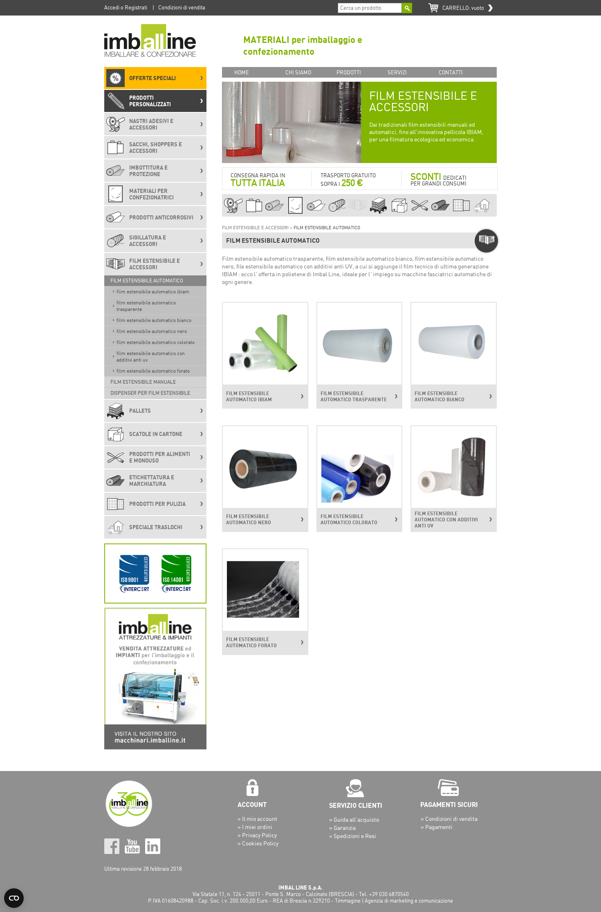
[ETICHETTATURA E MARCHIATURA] (440, 212)
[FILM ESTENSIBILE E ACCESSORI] (357, 212)
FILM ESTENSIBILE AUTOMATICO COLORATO (156, 342)
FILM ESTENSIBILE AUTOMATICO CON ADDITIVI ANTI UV (151, 356)
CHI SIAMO (298, 72)
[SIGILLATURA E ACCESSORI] (337, 212)
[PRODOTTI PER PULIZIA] (461, 212)
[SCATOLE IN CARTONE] (399, 212)
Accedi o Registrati (125, 7)
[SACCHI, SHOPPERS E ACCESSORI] (254, 212)
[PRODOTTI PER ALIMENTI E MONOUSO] (419, 212)
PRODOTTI (348, 72)
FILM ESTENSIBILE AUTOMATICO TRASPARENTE (146, 306)
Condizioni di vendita (181, 7)
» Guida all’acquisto (354, 819)
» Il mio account (257, 818)
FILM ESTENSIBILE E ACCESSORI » (258, 227)
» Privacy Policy (257, 835)
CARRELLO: (463, 7)
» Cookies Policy (258, 843)
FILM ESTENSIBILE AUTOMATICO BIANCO (154, 320)
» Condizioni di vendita (449, 818)
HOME (241, 72)
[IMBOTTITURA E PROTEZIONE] (274, 212)
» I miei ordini (255, 826)
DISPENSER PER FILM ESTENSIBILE (150, 393)
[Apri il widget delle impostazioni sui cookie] (14, 898)
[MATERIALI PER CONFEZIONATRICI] (295, 212)
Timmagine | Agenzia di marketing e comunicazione (394, 900)
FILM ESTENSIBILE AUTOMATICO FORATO (153, 371)
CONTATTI (451, 72)
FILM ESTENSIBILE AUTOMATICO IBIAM (153, 291)
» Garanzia (342, 827)
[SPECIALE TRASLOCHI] (482, 212)
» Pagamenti (437, 826)
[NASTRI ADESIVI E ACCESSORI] (233, 212)
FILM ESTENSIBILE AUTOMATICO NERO (152, 331)
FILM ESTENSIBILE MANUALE (143, 382)
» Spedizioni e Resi (352, 835)
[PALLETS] (378, 212)
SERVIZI (397, 72)
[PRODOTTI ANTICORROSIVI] (316, 212)
